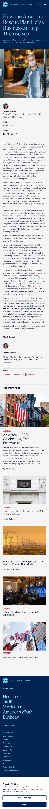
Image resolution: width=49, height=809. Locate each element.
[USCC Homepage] (24, 680)
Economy (7, 374)
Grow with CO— (9, 767)
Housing (10, 696)
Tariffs (8, 701)
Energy (6, 558)
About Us (6, 743)
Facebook (7, 757)
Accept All (24, 804)
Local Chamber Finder (11, 770)
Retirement (31, 374)
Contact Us (7, 750)
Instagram (7, 760)
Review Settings (24, 798)
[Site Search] (39, 4)
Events (5, 740)
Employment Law (18, 374)
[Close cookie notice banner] (46, 780)
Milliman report (38, 286)
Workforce (12, 706)
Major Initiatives (9, 736)
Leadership (7, 746)
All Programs (8, 733)
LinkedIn (6, 753)
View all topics (8, 725)
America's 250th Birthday (18, 714)
